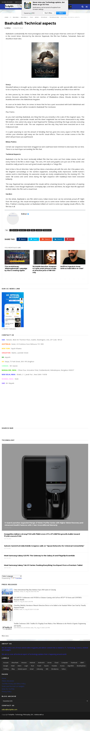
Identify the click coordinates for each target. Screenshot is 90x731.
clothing (5, 669)
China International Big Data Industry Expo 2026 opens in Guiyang (35, 590)
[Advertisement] (45, 407)
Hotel (12, 666)
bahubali (16, 17)
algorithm (71, 666)
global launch (22, 669)
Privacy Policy (6, 691)
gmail (31, 669)
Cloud (56, 663)
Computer (64, 663)
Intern (19, 666)
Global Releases (7, 2)
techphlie (44, 17)
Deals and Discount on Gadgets (13, 686)
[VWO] (32, 13)
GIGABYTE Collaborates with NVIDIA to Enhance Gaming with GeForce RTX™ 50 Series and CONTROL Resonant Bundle (48, 599)
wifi (47, 669)
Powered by (27, 13)
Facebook (74, 663)
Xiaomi (46, 666)
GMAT (82, 663)
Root (32, 666)
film (31, 17)
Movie (37, 17)
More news (5, 636)
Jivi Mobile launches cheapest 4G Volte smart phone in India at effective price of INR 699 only (44, 269)
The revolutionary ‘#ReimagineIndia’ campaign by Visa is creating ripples (16, 268)
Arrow (49, 663)
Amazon (24, 663)
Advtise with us (39, 715)
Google (5, 666)
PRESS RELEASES (8, 681)
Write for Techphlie (21, 2)
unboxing (40, 669)
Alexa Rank (15, 663)
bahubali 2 (24, 17)
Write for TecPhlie (8, 689)
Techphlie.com (54, 17)
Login (26, 666)
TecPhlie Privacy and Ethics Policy (14, 684)
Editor (24, 214)
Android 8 (41, 663)
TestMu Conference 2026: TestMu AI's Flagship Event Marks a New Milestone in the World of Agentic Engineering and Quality (50, 625)
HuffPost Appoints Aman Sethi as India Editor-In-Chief (71, 267)
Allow (61, 13)
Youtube (54, 666)
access (62, 666)
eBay (13, 669)
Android (32, 663)
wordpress (54, 669)
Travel (39, 666)
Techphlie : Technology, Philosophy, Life (20, 715)
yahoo (64, 669)
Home (6, 17)
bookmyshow (81, 666)
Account (5, 663)
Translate (18, 578)
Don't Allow (48, 13)
